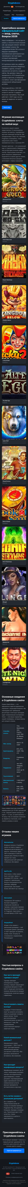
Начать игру (7, 107)
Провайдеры (20, 14)
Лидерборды (7, 10)
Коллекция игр (20, 6)
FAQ (13, 14)
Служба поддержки (19, 10)
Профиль (6, 18)
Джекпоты (8, 6)
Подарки (7, 14)
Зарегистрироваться (19, 18)
